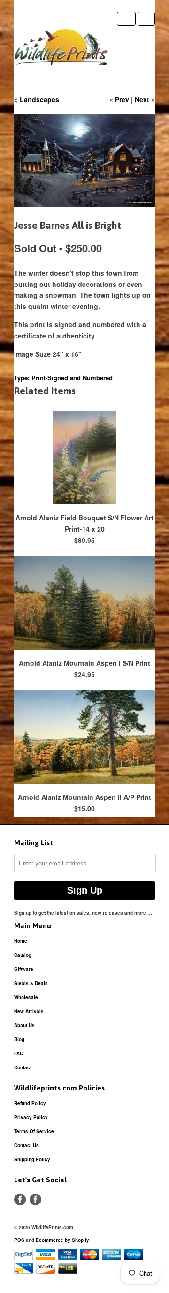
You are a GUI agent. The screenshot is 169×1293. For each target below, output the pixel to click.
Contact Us (26, 1145)
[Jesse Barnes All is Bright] (84, 160)
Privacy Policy (31, 1117)
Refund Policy (30, 1103)
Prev (122, 99)
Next (142, 99)
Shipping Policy (32, 1159)
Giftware (23, 969)
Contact (22, 1067)
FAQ (18, 1053)
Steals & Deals (31, 983)
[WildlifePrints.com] (61, 49)
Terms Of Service (34, 1131)
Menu (126, 19)
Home (20, 941)
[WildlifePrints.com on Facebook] (35, 1199)
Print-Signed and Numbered (72, 377)
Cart (146, 19)
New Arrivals (29, 1011)
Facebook (20, 1199)
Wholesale (26, 997)
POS (19, 1240)
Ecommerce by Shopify (62, 1240)
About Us (24, 1025)
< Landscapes (36, 99)
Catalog (22, 955)
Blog (19, 1039)
